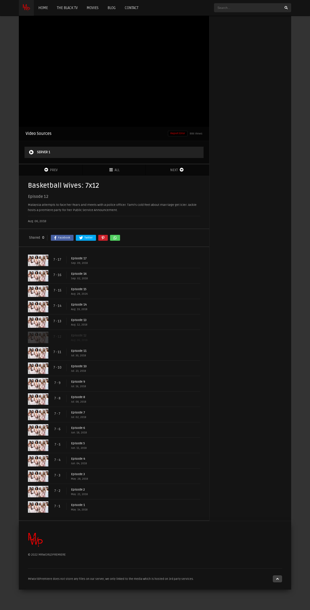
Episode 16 (79, 274)
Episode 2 (78, 489)
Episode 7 (78, 412)
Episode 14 (79, 304)
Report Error (177, 133)
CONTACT (131, 8)
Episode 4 (78, 459)
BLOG (112, 8)
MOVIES (92, 8)
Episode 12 (78, 335)
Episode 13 (78, 320)
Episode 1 (78, 505)
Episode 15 (78, 289)
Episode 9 (78, 382)
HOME (43, 8)
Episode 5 (78, 443)
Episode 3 (78, 474)
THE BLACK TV (67, 8)
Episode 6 (78, 428)
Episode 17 (79, 258)
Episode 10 (79, 366)
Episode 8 (78, 397)
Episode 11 (78, 351)
